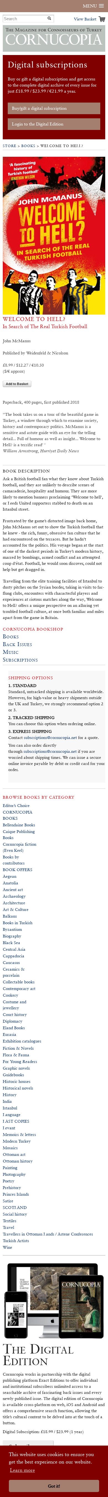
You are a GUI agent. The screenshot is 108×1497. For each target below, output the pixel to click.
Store (9, 146)
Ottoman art (14, 1154)
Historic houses (16, 1081)
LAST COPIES (16, 1121)
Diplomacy (12, 1021)
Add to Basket (17, 383)
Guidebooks (13, 1074)
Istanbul (10, 1108)
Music (11, 652)
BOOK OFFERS (17, 869)
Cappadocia (13, 955)
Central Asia (14, 949)
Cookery (10, 995)
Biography (12, 936)
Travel (8, 1227)
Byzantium (12, 929)
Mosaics (10, 1147)
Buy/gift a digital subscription (39, 108)
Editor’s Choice (16, 805)
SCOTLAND (15, 1207)
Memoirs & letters (19, 1134)
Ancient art (13, 889)
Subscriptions (20, 659)
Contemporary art (19, 988)
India (7, 1101)
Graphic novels (16, 1068)
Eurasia (9, 1034)
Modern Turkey (17, 1141)
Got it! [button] (54, 1486)
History (10, 1094)
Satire (8, 1200)
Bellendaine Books (19, 824)
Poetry (8, 1181)
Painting (10, 1167)
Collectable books (19, 981)
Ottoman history (18, 1161)
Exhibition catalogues (22, 1041)
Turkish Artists (16, 1240)
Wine (7, 1247)
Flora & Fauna (16, 1054)
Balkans (10, 916)
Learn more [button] (22, 1470)
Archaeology (14, 896)
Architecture (14, 902)
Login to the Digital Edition (37, 124)
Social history (15, 1214)
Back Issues (17, 644)
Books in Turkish (17, 922)
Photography (14, 1174)
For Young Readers (20, 1061)
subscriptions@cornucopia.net (50, 737)
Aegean (9, 876)
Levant (9, 1127)
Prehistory (12, 1187)
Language (11, 1114)
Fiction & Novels (18, 1048)
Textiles (9, 1220)
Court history (15, 1014)
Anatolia (10, 883)
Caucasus (11, 962)
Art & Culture (16, 909)
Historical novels (18, 1088)
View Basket (85, 19)
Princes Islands (16, 1194)
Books (28, 146)
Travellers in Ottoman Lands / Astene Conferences (48, 1234)
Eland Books (14, 1027)
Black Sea (11, 942)
